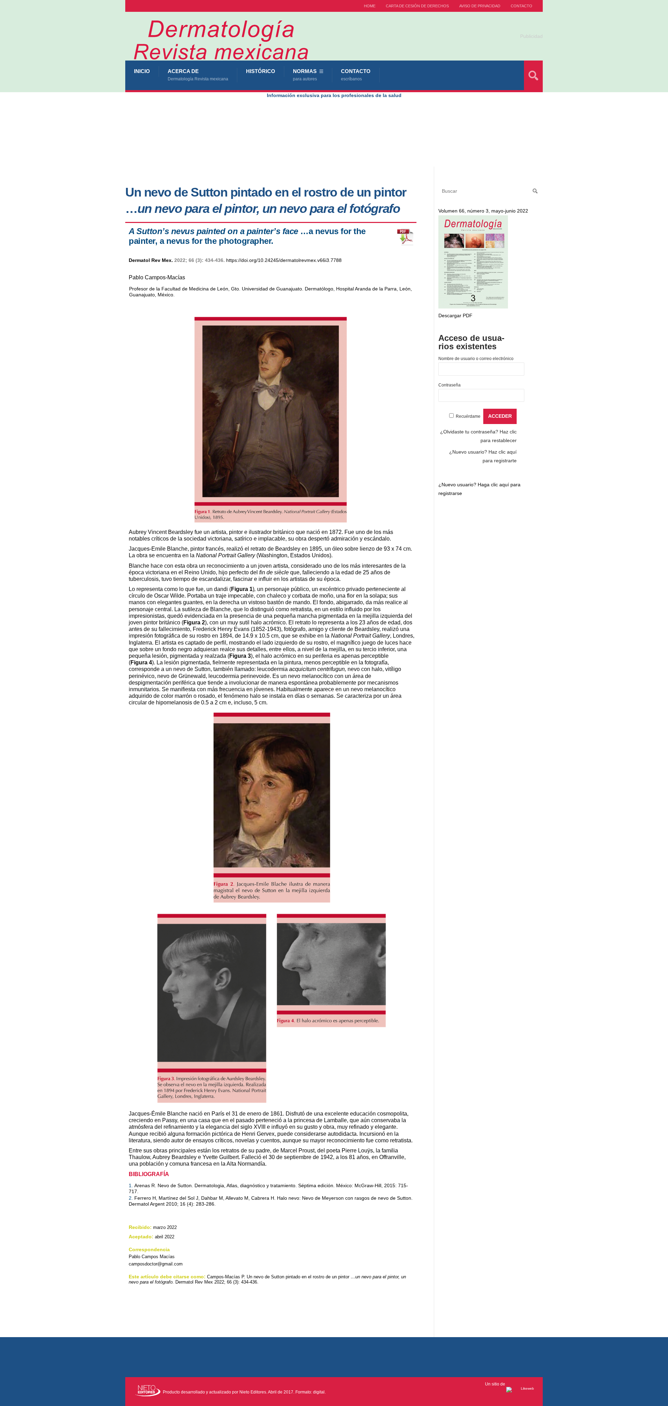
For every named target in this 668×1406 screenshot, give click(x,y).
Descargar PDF (455, 315)
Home (369, 6)
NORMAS (305, 74)
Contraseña (449, 385)
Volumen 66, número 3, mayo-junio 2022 (483, 211)
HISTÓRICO (260, 71)
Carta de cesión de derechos (417, 6)
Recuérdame (468, 416)
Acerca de (198, 74)
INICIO (142, 71)
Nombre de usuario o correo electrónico (476, 358)
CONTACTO (521, 6)
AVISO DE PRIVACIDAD (479, 6)
